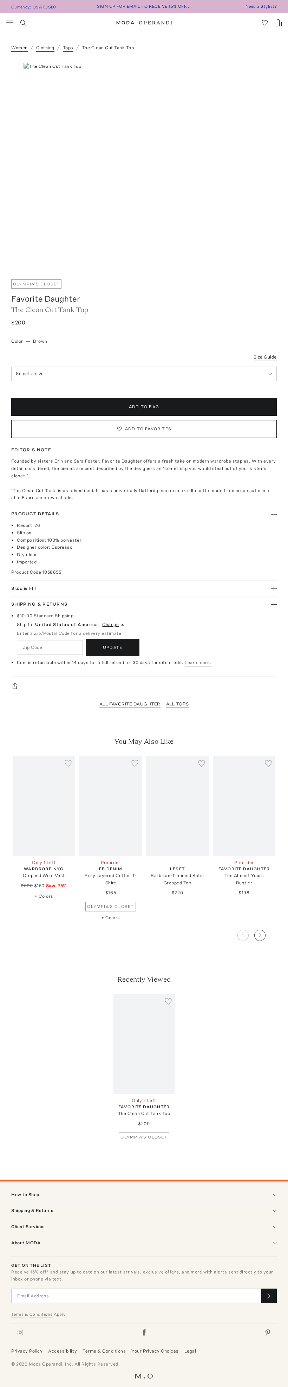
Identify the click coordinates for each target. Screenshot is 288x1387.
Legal (190, 1351)
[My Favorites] (264, 22)
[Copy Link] (144, 685)
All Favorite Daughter (130, 704)
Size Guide (265, 357)
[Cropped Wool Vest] (44, 806)
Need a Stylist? (261, 6)
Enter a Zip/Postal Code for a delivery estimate (69, 633)
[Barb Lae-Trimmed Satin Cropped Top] (177, 806)
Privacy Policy (26, 1351)
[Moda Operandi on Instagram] (20, 1332)
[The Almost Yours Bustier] (244, 806)
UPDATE (112, 647)
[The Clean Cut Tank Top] (144, 1044)
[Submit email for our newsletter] (269, 1296)
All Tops (177, 704)
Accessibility (62, 1351)
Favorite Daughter (45, 298)
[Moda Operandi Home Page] (144, 23)
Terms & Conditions (104, 1351)
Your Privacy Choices (154, 1351)
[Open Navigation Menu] (10, 23)
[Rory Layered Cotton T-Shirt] (110, 806)
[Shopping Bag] (278, 23)
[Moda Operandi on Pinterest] (267, 1332)
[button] (265, 933)
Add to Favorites (148, 428)
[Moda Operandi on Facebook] (144, 1332)
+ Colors (43, 896)
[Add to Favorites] (68, 763)
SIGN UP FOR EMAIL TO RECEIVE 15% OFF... (144, 6)
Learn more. (198, 662)
